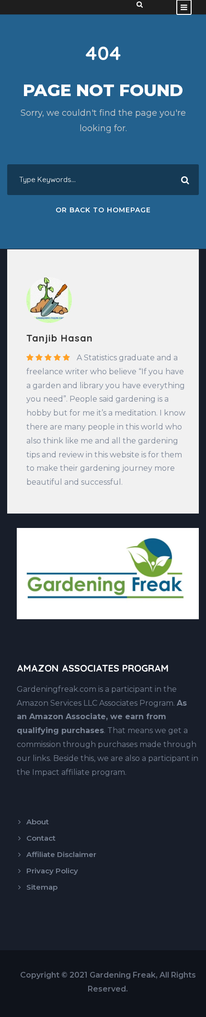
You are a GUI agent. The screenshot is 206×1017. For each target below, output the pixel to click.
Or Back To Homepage (103, 210)
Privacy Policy (52, 870)
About (37, 821)
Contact (41, 838)
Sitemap (41, 887)
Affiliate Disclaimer (61, 854)
